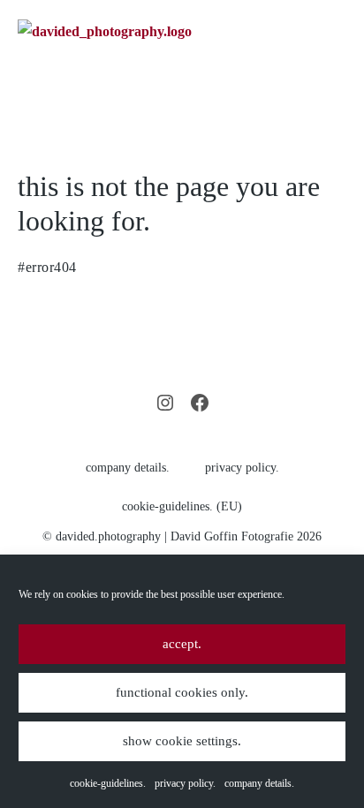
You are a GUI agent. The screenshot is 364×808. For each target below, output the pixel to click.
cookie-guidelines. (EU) (182, 506)
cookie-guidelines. (108, 783)
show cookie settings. (182, 741)
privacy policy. (185, 783)
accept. (182, 644)
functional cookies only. (182, 692)
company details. (259, 783)
